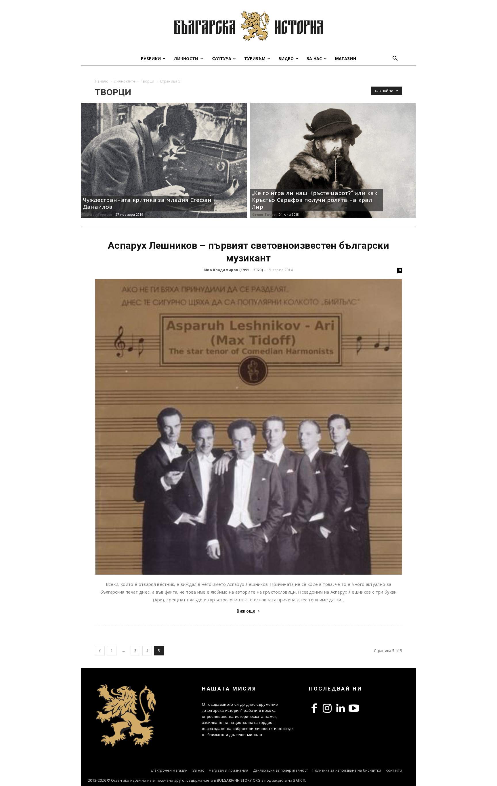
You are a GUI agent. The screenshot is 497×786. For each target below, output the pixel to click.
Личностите (124, 81)
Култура (221, 58)
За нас (314, 58)
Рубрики (151, 58)
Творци (147, 81)
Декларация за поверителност (280, 770)
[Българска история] (248, 26)
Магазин (345, 58)
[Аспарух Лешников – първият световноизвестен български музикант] (248, 427)
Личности (186, 58)
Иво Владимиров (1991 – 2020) (233, 269)
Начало (101, 81)
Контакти (394, 770)
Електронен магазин (169, 770)
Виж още (246, 611)
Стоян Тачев (264, 214)
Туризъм (254, 58)
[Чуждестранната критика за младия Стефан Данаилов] (164, 160)
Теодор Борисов (97, 214)
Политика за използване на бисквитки (346, 770)
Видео (286, 58)
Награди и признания (228, 770)
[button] (395, 59)
